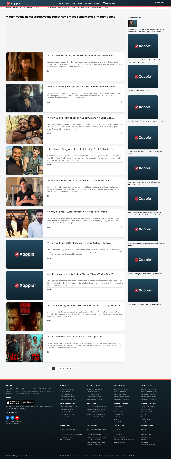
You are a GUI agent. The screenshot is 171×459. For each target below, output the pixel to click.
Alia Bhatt (144, 414)
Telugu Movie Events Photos (149, 391)
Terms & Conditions (114, 456)
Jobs (112, 8)
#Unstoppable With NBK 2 (148, 444)
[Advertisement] (65, 37)
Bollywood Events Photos (148, 389)
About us (79, 456)
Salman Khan (118, 407)
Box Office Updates (119, 437)
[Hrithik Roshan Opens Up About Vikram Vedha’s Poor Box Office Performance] (24, 98)
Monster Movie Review (93, 439)
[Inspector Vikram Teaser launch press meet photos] (143, 107)
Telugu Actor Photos (93, 391)
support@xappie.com (12, 423)
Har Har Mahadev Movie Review (96, 437)
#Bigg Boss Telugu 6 (147, 434)
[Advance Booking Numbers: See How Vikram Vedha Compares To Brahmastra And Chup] (24, 316)
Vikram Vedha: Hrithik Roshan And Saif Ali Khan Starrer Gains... (80, 117)
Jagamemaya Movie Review (68, 429)
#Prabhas (144, 429)
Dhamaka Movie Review (94, 434)
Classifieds (96, 8)
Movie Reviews (74, 8)
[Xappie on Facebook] (8, 418)
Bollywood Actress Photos (67, 389)
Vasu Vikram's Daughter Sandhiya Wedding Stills (144, 304)
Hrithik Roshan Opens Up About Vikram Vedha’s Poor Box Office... (81, 86)
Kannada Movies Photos (121, 396)
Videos (43, 8)
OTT (21, 8)
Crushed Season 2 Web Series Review (71, 434)
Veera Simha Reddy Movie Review (97, 429)
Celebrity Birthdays (119, 442)
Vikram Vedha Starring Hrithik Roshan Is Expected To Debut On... (81, 55)
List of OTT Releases (120, 432)
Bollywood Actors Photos (94, 389)
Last (72, 369)
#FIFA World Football (147, 432)
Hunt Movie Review (92, 432)
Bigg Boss (28, 8)
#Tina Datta (145, 442)
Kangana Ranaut (146, 412)
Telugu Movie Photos (120, 391)
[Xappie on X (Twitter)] (12, 418)
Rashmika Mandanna (148, 407)
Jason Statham (119, 422)
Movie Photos (120, 385)
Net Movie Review (65, 439)
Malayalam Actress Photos (68, 399)
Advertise (124, 456)
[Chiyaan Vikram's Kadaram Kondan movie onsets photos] (143, 138)
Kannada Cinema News (67, 414)
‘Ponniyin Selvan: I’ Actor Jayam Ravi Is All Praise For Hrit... (77, 211)
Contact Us (132, 456)
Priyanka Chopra (146, 417)
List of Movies (118, 434)
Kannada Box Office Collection (96, 414)
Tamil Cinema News (66, 412)
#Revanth (144, 439)
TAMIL (73, 3)
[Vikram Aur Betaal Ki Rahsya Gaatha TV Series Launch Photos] (143, 229)
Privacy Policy (103, 456)
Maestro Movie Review (66, 437)
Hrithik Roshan (118, 414)
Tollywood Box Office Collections (124, 439)
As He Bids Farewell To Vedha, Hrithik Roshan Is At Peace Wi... (79, 180)
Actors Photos (93, 385)
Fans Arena (52, 8)
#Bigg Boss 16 (145, 437)
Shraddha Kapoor (146, 409)
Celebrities (117, 429)
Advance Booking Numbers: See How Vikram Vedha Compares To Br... (84, 305)
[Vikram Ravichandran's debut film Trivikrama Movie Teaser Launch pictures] (143, 46)
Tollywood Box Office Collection (96, 407)
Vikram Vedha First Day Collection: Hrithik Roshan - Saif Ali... (79, 243)
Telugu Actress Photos (66, 391)
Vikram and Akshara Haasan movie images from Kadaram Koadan (144, 183)
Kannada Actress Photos (67, 396)
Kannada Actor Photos (94, 396)
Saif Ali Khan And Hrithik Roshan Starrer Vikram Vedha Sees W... (81, 274)
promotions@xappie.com (13, 421)
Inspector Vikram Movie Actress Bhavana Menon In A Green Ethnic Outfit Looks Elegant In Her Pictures (146, 30)
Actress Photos (66, 385)
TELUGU (79, 3)
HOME (61, 3)
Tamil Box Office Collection (95, 412)
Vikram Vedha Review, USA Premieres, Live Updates (74, 336)
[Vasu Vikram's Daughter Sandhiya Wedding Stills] (143, 290)
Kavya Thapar (145, 422)
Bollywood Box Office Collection (96, 409)
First (49, 369)
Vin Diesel (117, 417)
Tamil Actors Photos (93, 394)
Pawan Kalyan (118, 412)
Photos (37, 8)
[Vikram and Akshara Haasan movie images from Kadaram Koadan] (143, 168)
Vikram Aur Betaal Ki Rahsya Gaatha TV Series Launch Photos (146, 244)
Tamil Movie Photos (120, 394)
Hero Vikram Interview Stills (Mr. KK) (140, 90)
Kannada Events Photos (148, 394)
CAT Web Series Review (67, 432)
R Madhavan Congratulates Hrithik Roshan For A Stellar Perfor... (81, 149)
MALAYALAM (88, 3)
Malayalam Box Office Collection (97, 417)
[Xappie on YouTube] (17, 418)
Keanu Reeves (118, 419)
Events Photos (147, 385)
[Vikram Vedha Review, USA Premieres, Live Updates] (24, 348)
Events (105, 8)
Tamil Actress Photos (66, 394)
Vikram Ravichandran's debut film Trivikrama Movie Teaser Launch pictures (145, 61)
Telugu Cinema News (66, 409)
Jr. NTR (116, 409)
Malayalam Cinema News (68, 417)
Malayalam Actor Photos (94, 399)
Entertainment (12, 8)
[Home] (13, 3)
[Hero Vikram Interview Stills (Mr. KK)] (143, 77)
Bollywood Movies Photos (121, 389)
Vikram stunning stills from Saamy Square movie (145, 274)
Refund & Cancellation (90, 456)
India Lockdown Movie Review (96, 442)
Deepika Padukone (146, 419)
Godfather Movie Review (94, 444)
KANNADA (97, 3)
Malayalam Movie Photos (121, 399)
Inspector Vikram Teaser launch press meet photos (146, 121)
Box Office (62, 8)
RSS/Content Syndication (67, 456)
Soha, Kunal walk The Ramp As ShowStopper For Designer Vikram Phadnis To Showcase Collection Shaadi (145, 214)
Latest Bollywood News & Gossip (69, 407)
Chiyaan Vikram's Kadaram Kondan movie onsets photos (145, 153)
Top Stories (86, 8)
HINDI (67, 3)
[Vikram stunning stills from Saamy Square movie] (143, 260)
